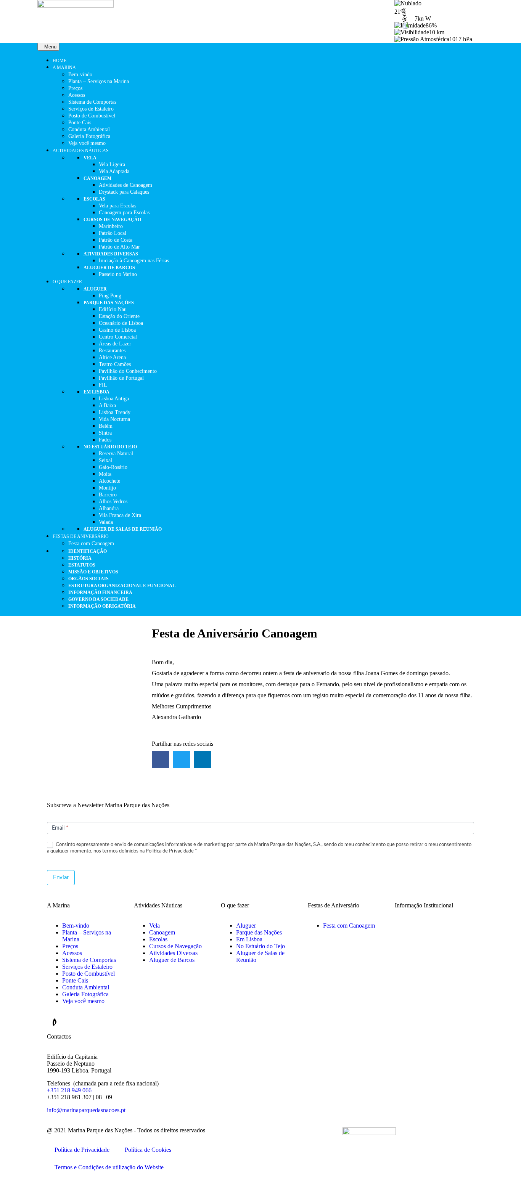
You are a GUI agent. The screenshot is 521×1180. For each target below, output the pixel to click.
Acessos (72, 953)
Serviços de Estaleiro (87, 966)
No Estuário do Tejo (260, 946)
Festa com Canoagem (349, 925)
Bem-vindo (75, 925)
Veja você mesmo (83, 1001)
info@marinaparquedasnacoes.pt (86, 1110)
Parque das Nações (259, 932)
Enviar (61, 877)
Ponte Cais (75, 980)
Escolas (158, 939)
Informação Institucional (424, 905)
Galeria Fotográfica (85, 994)
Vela (154, 925)
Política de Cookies (148, 1149)
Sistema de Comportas (89, 960)
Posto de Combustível (88, 973)
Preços (70, 946)
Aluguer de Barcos (172, 960)
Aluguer (246, 925)
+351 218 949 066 (69, 1090)
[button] (160, 759)
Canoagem (162, 932)
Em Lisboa (249, 939)
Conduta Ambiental (85, 987)
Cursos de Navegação (175, 946)
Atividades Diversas (173, 953)
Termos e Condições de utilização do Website (109, 1167)
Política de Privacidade (82, 1149)
